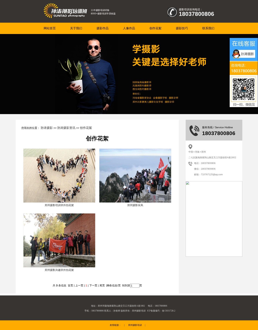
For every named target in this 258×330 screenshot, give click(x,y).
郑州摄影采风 (135, 205)
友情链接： (115, 325)
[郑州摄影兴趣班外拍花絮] (59, 240)
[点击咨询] (244, 54)
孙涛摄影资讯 (66, 127)
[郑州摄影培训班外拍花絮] (59, 175)
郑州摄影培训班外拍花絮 (59, 205)
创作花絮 (86, 127)
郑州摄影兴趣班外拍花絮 (59, 269)
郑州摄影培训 (135, 325)
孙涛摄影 (47, 127)
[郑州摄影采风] (135, 175)
